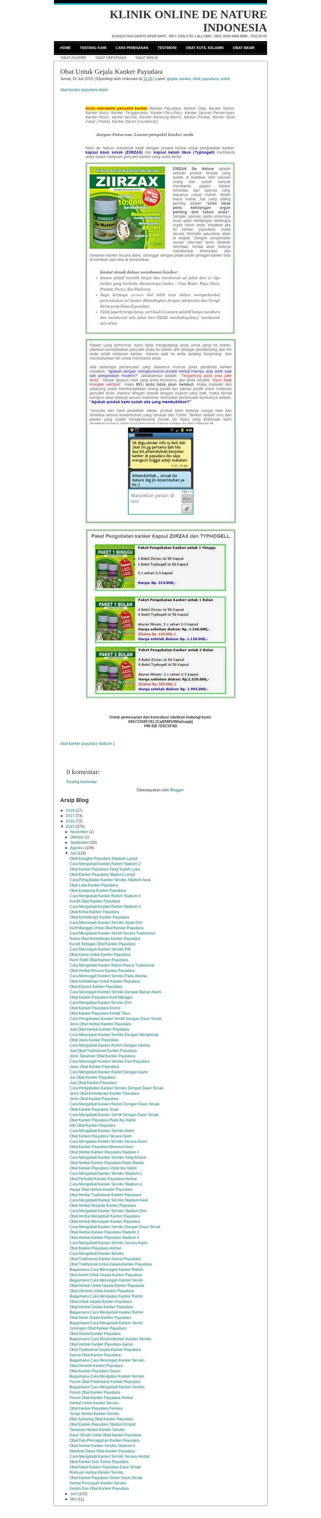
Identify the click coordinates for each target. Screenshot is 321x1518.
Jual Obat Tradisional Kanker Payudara (103, 1051)
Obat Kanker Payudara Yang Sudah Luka (105, 869)
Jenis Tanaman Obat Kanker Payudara (102, 1056)
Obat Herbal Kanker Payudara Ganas (101, 1344)
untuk (225, 79)
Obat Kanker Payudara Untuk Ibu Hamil (103, 1168)
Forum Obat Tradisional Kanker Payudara (105, 1382)
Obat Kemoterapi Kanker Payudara (99, 917)
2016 (70, 821)
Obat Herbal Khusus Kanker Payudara (102, 970)
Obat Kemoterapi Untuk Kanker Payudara (105, 981)
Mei (73, 1499)
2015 (70, 826)
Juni (73, 1494)
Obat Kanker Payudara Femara (96, 1408)
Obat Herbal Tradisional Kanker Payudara (105, 1195)
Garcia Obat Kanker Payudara (95, 1355)
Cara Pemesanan (132, 48)
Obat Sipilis (146, 57)
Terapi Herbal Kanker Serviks (94, 1414)
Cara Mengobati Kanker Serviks (97, 1253)
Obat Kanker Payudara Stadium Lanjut (102, 874)
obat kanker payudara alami (84, 90)
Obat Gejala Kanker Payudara (95, 1333)
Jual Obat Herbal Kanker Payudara (99, 1029)
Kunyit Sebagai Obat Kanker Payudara (102, 944)
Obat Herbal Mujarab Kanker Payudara (103, 1205)
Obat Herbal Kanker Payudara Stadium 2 (104, 1232)
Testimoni (167, 48)
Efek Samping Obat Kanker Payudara (101, 1419)
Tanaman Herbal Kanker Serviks (97, 1430)
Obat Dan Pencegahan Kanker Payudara (104, 1440)
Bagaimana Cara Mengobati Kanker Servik (106, 1323)
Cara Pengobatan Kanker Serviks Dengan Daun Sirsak (116, 1088)
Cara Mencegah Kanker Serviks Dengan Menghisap (114, 1035)
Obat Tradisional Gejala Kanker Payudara (105, 1349)
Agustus (77, 848)
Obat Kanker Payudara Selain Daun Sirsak (106, 1478)
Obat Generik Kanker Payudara (96, 1365)
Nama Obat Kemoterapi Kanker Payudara (105, 938)
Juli (73, 853)
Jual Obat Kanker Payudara (93, 1083)
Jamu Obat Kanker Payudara (94, 1067)
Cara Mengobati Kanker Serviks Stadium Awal (109, 1200)
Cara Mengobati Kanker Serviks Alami (102, 1131)
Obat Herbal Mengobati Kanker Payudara (105, 1216)
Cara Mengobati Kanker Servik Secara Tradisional (112, 933)
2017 (70, 816)
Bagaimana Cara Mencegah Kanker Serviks (107, 1360)
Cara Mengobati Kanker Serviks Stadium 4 (106, 1184)
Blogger (176, 790)
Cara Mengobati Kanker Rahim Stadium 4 (105, 896)
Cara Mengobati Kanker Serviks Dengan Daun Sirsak (115, 1227)
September (79, 842)
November (79, 832)
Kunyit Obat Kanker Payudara (95, 901)
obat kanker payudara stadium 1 (87, 743)
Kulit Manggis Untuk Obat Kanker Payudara (107, 928)
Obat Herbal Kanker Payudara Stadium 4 (104, 1152)
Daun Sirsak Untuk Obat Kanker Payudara (105, 1435)
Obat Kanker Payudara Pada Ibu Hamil (103, 1120)
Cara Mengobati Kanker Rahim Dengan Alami (109, 1072)
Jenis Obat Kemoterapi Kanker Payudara (104, 1093)
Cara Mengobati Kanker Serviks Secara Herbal (110, 1456)
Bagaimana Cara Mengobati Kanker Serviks (107, 1387)
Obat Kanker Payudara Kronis (95, 1008)
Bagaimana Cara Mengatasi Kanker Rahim (106, 1296)
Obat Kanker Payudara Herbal (95, 1248)
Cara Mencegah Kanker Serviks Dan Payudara (110, 1061)
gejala (172, 79)
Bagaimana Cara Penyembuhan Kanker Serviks (110, 1339)
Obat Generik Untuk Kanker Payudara (102, 1291)
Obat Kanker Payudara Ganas (95, 1371)
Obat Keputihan (110, 57)
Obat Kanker (73, 57)
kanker (185, 79)
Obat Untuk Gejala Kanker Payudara (111, 71)
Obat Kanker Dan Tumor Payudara (99, 1462)
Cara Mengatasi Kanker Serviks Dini (100, 1002)
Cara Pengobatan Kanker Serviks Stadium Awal (110, 880)
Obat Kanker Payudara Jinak (94, 1109)
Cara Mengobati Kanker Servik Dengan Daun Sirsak (114, 1115)
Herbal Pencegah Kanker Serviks (98, 1483)
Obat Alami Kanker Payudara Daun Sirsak (105, 1467)
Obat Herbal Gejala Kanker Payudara (101, 1307)
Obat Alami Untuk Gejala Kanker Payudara (106, 1275)
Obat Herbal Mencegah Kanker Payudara (105, 1221)
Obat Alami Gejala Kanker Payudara (100, 1317)
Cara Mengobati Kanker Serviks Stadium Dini (108, 1211)
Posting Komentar (81, 782)
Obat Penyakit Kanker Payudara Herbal (103, 1179)
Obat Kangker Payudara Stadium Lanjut (103, 858)
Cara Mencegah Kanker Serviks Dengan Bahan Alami (115, 992)
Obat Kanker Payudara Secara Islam (101, 1136)
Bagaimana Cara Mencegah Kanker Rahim (106, 1269)
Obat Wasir (244, 48)
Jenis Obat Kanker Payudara (94, 1099)
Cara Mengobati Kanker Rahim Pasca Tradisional (112, 965)
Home (65, 48)
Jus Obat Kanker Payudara (92, 1077)
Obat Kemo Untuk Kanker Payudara (100, 954)
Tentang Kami (93, 48)
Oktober (77, 837)
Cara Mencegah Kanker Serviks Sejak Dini (106, 922)
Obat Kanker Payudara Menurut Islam (102, 1147)
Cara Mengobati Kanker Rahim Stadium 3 (105, 906)
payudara (210, 79)
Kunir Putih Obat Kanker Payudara (99, 960)
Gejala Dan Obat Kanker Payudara (99, 1488)
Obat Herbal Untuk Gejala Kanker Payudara (107, 1285)
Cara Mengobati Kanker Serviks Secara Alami (108, 1243)
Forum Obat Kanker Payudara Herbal (101, 1398)
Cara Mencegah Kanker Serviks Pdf (100, 949)
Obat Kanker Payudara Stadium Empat (102, 1424)
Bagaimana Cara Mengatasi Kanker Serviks (107, 1376)
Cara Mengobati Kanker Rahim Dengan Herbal (110, 1045)
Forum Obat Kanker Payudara (95, 1392)
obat (196, 79)
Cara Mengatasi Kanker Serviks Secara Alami (108, 1141)
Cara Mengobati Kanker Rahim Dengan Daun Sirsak (114, 1104)
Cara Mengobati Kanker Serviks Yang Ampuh (108, 1157)
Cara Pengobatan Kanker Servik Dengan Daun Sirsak (115, 1019)
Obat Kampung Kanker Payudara (98, 890)
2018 (70, 810)
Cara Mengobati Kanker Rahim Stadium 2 (105, 864)
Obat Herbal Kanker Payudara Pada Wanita (107, 1163)
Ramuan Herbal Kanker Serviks (97, 1472)
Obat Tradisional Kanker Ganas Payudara (105, 1259)
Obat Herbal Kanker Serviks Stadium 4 (102, 1446)
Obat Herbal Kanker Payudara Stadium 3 (104, 1237)
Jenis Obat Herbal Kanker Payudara (100, 1024)
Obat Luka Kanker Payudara (94, 885)
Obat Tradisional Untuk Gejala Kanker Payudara (111, 1264)
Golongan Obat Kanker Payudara (98, 1328)
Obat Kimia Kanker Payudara (94, 912)
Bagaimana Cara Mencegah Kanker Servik (106, 1280)
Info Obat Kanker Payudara (93, 1125)
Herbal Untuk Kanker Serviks (94, 1403)
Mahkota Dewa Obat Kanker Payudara (102, 1451)
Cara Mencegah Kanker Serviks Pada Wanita (108, 976)
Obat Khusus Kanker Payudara (96, 986)
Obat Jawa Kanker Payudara (94, 1040)
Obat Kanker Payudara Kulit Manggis (101, 997)
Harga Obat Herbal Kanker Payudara (101, 1189)
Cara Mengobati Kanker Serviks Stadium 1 (106, 1173)
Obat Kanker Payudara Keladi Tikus (100, 1013)
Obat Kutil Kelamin (205, 48)
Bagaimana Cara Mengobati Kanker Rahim (106, 1312)
